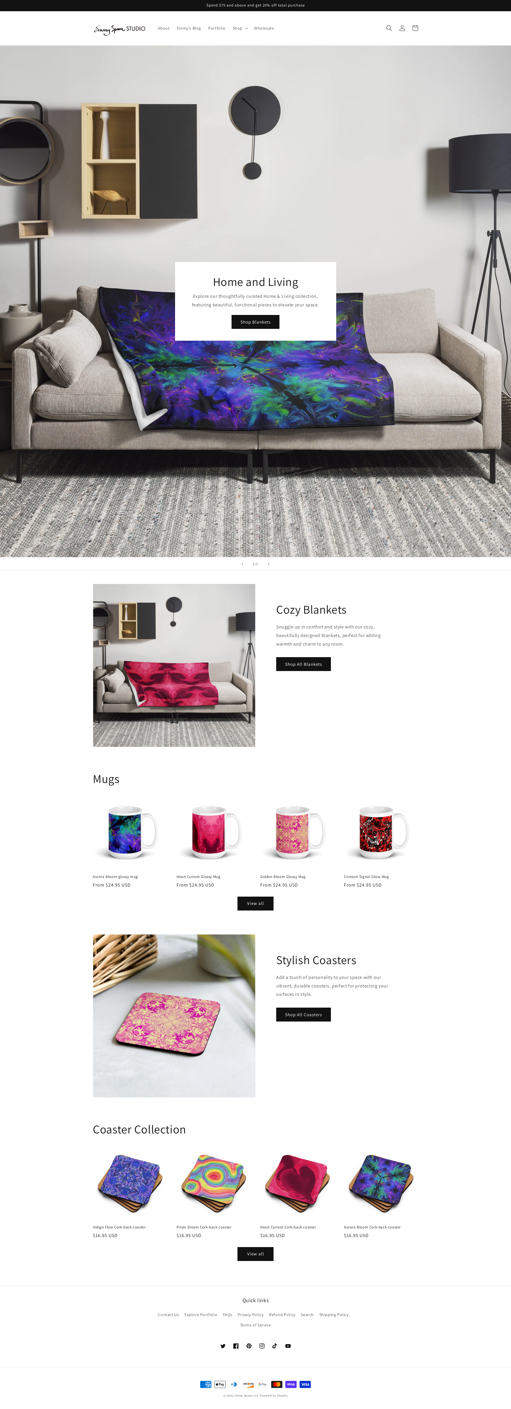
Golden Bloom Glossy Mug (283, 876)
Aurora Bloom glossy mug (115, 876)
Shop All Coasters (303, 1014)
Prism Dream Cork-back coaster (204, 1227)
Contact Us (168, 1314)
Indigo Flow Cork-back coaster (119, 1227)
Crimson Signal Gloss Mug (366, 876)
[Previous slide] (242, 563)
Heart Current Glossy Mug (198, 876)
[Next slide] (268, 563)
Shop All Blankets (303, 664)
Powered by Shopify (274, 1395)
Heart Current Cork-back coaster (288, 1227)
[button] (239, 28)
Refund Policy (282, 1314)
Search (307, 1314)
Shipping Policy (334, 1314)
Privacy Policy (250, 1314)
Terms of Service (255, 1325)
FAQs (227, 1314)
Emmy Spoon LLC (247, 1395)
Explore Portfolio (201, 1314)
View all (255, 903)
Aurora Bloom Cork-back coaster (372, 1227)
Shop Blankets (255, 322)
